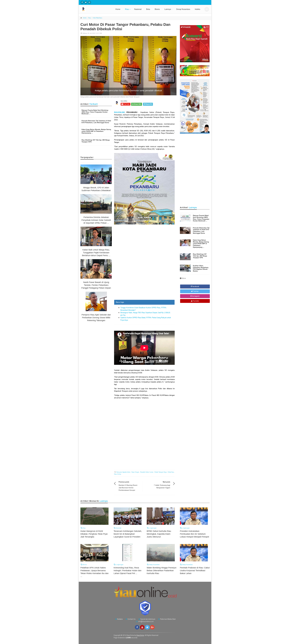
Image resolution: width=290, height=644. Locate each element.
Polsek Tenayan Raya (160, 472)
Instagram (196, 296)
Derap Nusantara (183, 9)
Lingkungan (153, 528)
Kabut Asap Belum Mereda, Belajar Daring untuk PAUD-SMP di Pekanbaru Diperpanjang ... (96, 131)
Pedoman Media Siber (168, 619)
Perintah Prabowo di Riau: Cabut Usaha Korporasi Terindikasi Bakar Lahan (195, 570)
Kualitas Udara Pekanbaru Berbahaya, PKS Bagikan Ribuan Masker (201, 268)
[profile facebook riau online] (82, 2)
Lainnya (167, 9)
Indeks (197, 9)
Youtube (195, 301)
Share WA (137, 104)
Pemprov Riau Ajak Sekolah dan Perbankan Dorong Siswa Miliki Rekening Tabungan (96, 318)
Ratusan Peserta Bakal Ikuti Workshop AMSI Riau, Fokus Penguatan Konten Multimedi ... (95, 112)
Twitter (196, 291)
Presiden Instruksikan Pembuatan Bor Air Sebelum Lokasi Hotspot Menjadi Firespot (194, 534)
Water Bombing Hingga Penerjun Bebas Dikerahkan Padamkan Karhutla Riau (161, 570)
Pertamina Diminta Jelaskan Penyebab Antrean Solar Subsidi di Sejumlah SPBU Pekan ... (96, 220)
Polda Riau (171, 472)
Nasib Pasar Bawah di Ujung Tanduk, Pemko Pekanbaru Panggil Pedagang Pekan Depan (96, 285)
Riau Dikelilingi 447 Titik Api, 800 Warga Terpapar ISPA (200, 255)
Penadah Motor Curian (146, 472)
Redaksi (120, 619)
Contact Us (131, 619)
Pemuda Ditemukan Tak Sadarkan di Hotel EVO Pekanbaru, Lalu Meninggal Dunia (96, 121)
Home (117, 9)
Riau (127, 9)
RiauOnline (140, 635)
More (184, 278)
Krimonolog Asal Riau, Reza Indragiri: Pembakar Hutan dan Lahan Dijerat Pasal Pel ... (127, 570)
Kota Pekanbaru (97, 18)
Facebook (195, 286)
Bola (148, 9)
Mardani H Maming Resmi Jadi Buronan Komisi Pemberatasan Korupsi (128, 487)
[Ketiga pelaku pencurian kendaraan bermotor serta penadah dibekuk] (128, 65)
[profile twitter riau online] (85, 2)
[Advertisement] (144, 284)
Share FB (148, 104)
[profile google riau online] (152, 627)
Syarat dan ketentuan (147, 619)
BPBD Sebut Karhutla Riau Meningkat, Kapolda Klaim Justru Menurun (159, 534)
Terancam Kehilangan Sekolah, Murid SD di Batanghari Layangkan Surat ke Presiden (128, 534)
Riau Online (117, 474)
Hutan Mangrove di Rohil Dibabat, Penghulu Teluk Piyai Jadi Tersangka (94, 534)
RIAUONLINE (119, 112)
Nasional (137, 9)
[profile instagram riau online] (89, 2)
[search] (206, 9)
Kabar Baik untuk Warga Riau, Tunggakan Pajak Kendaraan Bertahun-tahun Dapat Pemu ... (96, 253)
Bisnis (157, 9)
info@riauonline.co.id (145, 621)
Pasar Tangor (135, 472)
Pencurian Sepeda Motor (123, 472)
